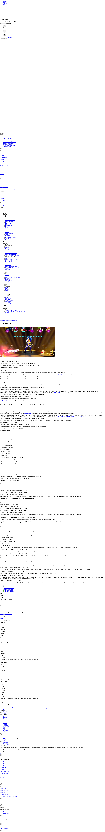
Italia (4, 715)
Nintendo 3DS (3, 159)
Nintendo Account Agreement (56, 374)
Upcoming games (8, 223)
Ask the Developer (9, 300)
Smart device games (9, 227)
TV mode (24, 607)
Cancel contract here (26, 708)
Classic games (8, 278)
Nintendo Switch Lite (9, 261)
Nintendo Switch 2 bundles (10, 254)
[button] (54, 213)
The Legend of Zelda (4, 165)
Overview (5, 1)
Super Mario (2, 163)
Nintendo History (8, 269)
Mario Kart (2, 172)
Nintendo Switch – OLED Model (11, 259)
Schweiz (4, 739)
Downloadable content (4, 607)
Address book (5, 3)
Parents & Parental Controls (5, 707)
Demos (6, 224)
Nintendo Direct (8, 298)
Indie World (7, 299)
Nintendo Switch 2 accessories (11, 253)
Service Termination (17, 708)
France (4, 713)
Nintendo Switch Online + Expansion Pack (13, 277)
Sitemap (6, 314)
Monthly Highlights (9, 233)
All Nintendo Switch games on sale (9, 142)
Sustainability (32, 708)
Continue (5, 740)
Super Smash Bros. (4, 167)
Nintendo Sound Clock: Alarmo (11, 266)
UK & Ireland (5, 743)
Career (6, 313)
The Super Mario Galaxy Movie (11, 310)
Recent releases (8, 222)
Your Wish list (8, 238)
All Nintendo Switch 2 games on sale (10, 139)
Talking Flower (8, 265)
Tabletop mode (19, 607)
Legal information (10, 708)
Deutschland (5, 711)
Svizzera (4, 741)
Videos (6, 290)
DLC (6, 226)
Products (7, 289)
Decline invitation (3, 753)
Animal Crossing (3, 169)
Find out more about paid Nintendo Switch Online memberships (71, 416)
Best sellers (7, 235)
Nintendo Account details (8, 4)
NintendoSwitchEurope (5, 200)
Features (7, 248)
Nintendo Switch (3, 157)
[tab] (52, 705)
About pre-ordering (4, 402)
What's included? (8, 276)
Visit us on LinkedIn (4, 210)
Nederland (5, 734)
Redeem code (8, 239)
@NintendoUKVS (4, 185)
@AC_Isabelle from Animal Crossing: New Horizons (10, 189)
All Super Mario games (7, 144)
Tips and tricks (8, 302)
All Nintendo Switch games (8, 141)
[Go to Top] (52, 317)
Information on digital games (10, 237)
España (4, 712)
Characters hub (8, 228)
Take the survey (11, 753)
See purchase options (12, 37)
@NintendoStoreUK (4, 182)
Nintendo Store (3, 161)
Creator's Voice (8, 301)
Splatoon (2, 174)
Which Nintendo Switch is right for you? (13, 262)
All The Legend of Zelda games (9, 145)
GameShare (7, 250)
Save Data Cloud (8, 614)
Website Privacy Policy (30, 707)
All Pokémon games (7, 146)
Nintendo (2, 155)
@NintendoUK (3, 180)
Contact (62, 708)
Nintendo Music (8, 280)
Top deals (7, 234)
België (4, 709)
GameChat (7, 249)
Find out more (53, 612)
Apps (6, 288)
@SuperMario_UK (4, 187)
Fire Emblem (2, 176)
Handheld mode (13, 607)
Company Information (19, 707)
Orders (4, 2)
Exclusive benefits (8, 279)
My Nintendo (8, 312)
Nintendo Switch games (10, 221)
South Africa (5, 725)
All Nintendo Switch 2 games (8, 138)
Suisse (4, 728)
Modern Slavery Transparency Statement (43, 708)
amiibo (6, 268)
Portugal (4, 726)
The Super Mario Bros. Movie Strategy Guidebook (15, 311)
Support (12, 707)
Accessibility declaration (55, 708)
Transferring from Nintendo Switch (12, 255)
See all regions (6, 744)
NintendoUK (3, 193)
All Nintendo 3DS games (8, 143)
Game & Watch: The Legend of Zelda (12, 267)
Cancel (1, 740)
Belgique (4, 717)
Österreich (5, 736)
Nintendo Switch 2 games (10, 220)
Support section (85, 385)
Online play (2, 614)
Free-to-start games (9, 225)
